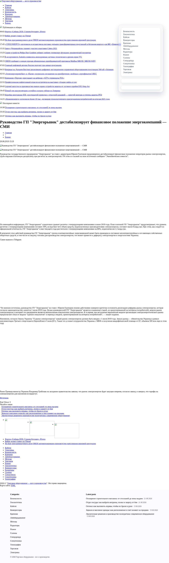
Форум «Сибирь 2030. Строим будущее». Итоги (25, 32)
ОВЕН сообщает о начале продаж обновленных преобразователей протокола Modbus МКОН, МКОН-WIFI (50, 61)
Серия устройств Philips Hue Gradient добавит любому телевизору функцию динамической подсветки (48, 53)
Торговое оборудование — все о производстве (27, 483)
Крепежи (9, 14)
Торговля (9, 21)
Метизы (8, 19)
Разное (8, 23)
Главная (8, 5)
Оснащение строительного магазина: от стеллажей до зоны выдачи (33, 107)
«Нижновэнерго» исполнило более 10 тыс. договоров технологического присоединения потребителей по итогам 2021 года (57, 99)
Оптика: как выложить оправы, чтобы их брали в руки (28, 116)
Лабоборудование (12, 16)
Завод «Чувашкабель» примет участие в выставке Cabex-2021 (31, 48)
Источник (4, 398)
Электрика (9, 10)
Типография (10, 479)
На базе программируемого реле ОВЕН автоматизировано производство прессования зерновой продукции (50, 40)
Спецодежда (10, 475)
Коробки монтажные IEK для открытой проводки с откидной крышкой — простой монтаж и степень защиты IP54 (53, 95)
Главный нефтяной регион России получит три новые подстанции (33, 65)
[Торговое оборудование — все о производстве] (20, 1)
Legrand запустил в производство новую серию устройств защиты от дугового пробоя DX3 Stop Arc (47, 86)
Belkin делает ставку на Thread (18, 36)
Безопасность (10, 12)
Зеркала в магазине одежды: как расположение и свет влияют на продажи (32, 413)
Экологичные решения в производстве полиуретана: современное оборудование (35, 415)
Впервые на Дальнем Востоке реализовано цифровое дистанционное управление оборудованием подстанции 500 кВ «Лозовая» (59, 69)
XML (13, 485)
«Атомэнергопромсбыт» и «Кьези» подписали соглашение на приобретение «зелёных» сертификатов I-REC (51, 74)
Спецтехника (10, 477)
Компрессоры (10, 468)
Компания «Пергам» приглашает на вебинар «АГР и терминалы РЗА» (34, 78)
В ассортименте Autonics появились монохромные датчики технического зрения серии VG (43, 57)
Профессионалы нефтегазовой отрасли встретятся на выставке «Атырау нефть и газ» (41, 82)
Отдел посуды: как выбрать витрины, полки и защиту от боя (30, 112)
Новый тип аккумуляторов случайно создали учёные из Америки (32, 91)
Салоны (8, 472)
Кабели (8, 7)
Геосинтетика (10, 466)
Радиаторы (9, 470)
